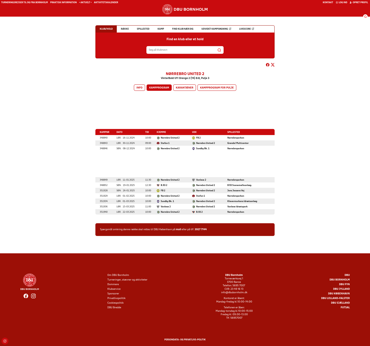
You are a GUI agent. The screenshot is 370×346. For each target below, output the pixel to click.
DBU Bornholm (340, 280)
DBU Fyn (344, 284)
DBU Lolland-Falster (335, 298)
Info (139, 88)
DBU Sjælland (340, 303)
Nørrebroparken (235, 138)
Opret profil (360, 3)
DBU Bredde (114, 307)
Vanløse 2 (201, 180)
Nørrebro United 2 (170, 138)
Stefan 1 (165, 143)
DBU (347, 275)
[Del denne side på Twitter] (273, 65)
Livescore (245, 29)
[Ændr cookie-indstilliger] (4, 341)
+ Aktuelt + (85, 3)
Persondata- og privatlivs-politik (185, 340)
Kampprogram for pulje (217, 88)
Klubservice (114, 289)
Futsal (345, 307)
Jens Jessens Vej (235, 191)
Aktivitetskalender (106, 3)
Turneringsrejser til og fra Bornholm (24, 3)
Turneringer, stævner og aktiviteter (127, 280)
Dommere (113, 284)
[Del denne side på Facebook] (267, 65)
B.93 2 (164, 185)
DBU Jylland (341, 289)
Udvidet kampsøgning (214, 29)
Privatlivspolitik (116, 298)
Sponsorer (113, 294)
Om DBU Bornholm (118, 275)
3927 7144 (201, 229)
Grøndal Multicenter (238, 143)
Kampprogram (159, 88)
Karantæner (184, 88)
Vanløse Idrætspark (237, 207)
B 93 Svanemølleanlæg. (239, 185)
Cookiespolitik (115, 303)
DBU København (339, 294)
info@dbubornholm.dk (234, 292)
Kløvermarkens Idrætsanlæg (242, 201)
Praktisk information (63, 3)
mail (178, 229)
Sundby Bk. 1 (202, 149)
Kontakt (328, 3)
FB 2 (198, 138)
